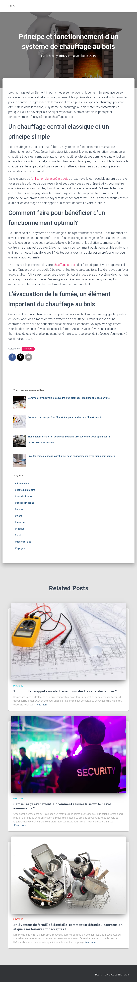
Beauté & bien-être (25, 490)
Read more (41, 704)
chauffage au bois (64, 264)
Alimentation (22, 483)
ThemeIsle (123, 974)
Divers (18, 516)
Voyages (20, 548)
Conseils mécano (24, 502)
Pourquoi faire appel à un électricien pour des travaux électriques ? (65, 691)
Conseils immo (23, 496)
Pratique (28, 349)
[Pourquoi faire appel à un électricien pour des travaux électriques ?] (68, 641)
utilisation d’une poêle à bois (50, 178)
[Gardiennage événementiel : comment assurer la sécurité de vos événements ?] (68, 754)
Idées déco (21, 522)
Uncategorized (23, 541)
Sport (18, 535)
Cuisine (19, 509)
